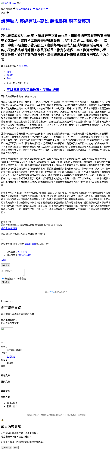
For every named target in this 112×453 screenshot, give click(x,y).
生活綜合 (23, 66)
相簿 (9, 72)
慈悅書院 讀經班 (9, 228)
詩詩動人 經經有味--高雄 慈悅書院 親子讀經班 (45, 21)
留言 (34, 244)
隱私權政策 (71, 415)
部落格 (10, 75)
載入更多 (5, 265)
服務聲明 (82, 415)
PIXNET (36, 415)
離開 (15, 448)
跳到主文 (5, 29)
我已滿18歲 (6, 448)
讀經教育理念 (24, 255)
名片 (9, 78)
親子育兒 (22, 252)
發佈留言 (5, 282)
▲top (3, 260)
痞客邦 (28, 244)
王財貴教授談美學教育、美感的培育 (33, 90)
